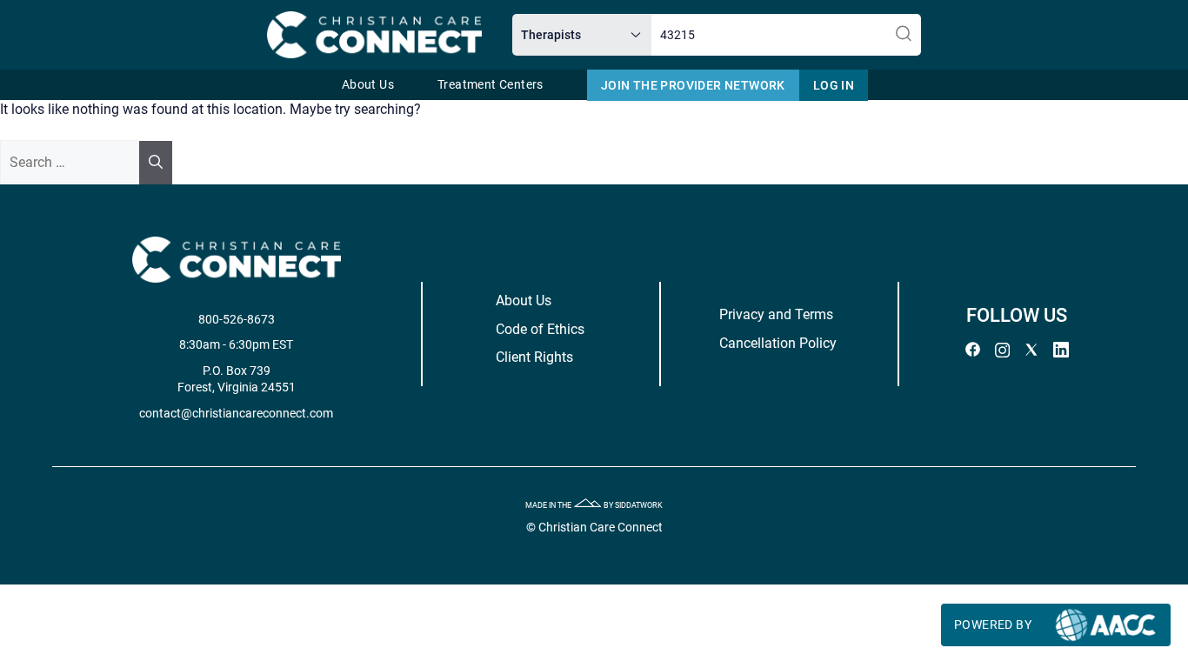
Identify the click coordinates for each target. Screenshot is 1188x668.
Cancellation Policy (778, 343)
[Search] (155, 162)
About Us (368, 84)
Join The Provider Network (693, 85)
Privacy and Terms (776, 314)
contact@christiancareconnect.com (236, 413)
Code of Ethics (540, 329)
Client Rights (534, 357)
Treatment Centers (490, 84)
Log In (833, 85)
